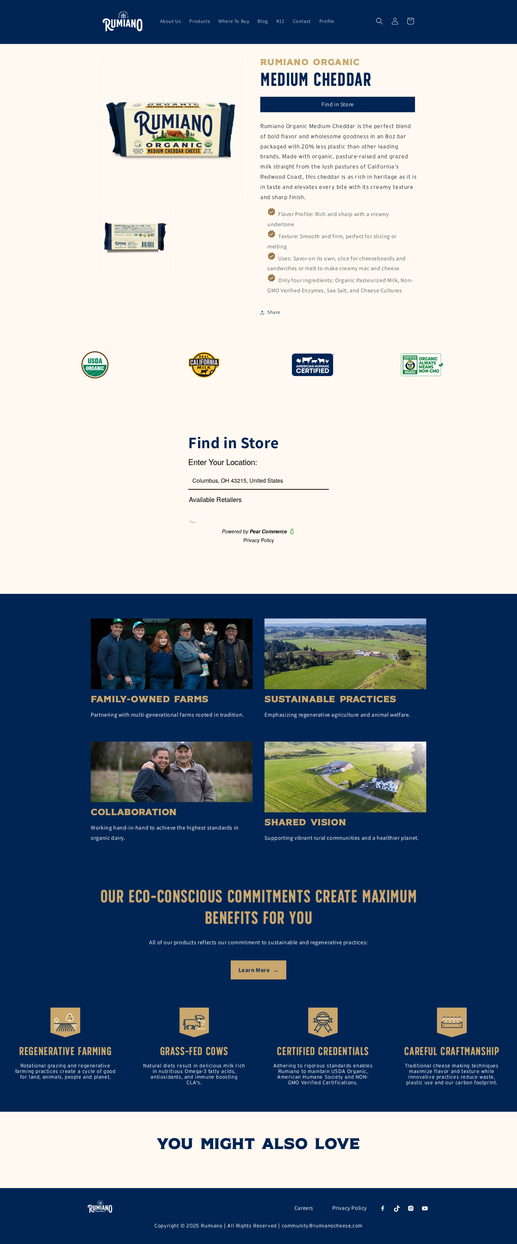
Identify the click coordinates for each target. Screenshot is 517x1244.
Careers (303, 1208)
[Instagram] (411, 1208)
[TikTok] (396, 1208)
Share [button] (273, 312)
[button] (379, 21)
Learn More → (258, 970)
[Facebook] (382, 1208)
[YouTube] (425, 1208)
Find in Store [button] (337, 104)
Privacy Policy (349, 1208)
